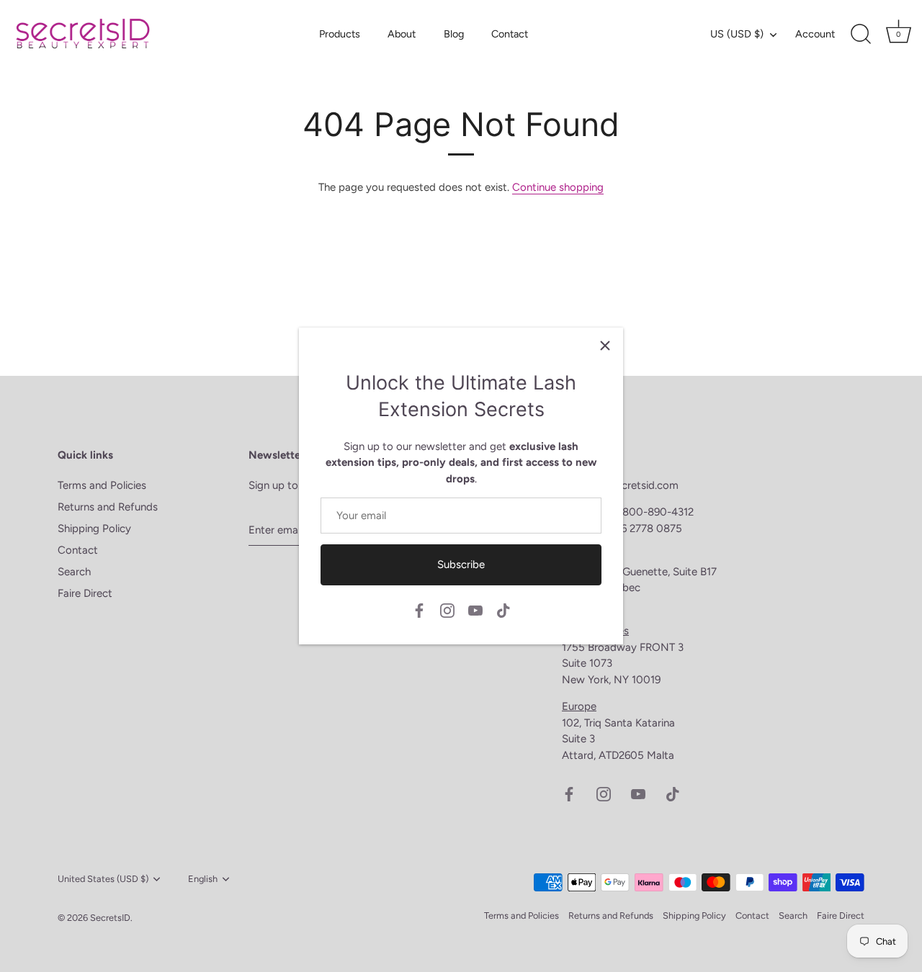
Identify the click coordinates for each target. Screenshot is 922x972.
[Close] (605, 345)
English (203, 878)
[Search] (861, 34)
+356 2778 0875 (642, 528)
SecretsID (110, 917)
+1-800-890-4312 (652, 511)
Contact (509, 33)
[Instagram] (447, 609)
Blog (454, 33)
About (402, 33)
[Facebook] (419, 609)
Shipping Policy (94, 528)
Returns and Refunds (108, 506)
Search (74, 571)
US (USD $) (737, 33)
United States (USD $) (103, 878)
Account (815, 33)
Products (339, 33)
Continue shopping (558, 187)
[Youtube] (475, 609)
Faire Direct (85, 593)
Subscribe (461, 564)
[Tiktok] (503, 609)
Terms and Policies (102, 485)
